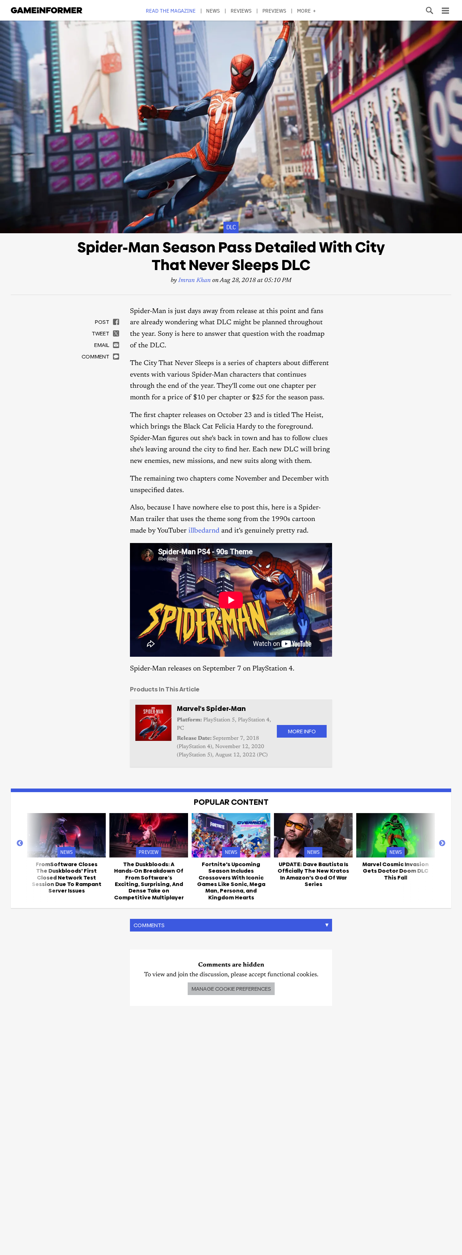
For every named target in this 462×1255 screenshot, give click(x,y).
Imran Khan (194, 281)
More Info (302, 731)
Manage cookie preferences (231, 989)
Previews (274, 10)
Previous (19, 843)
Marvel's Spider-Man (211, 708)
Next (442, 843)
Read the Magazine (171, 10)
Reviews (241, 10)
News (213, 10)
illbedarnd (203, 530)
